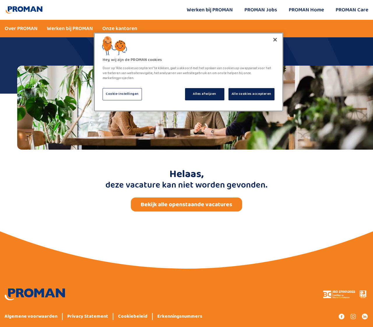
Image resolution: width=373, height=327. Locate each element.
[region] (188, 72)
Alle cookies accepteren (251, 94)
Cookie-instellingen (122, 94)
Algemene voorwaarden (31, 316)
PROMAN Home (306, 10)
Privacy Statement (87, 316)
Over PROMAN (21, 29)
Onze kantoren (119, 29)
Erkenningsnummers (179, 316)
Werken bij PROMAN (210, 10)
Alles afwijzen (204, 94)
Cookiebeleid (132, 316)
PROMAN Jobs (260, 10)
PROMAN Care (352, 10)
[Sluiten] (275, 39)
